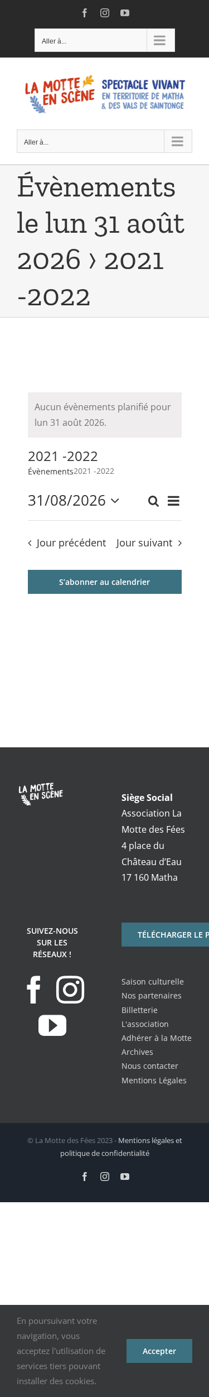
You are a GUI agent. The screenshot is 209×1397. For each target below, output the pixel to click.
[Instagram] (70, 990)
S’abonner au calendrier (104, 582)
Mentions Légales (154, 1080)
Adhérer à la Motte (156, 1038)
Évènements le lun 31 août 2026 (100, 222)
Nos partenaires (151, 995)
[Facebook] (34, 990)
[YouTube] (52, 1025)
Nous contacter (149, 1065)
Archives (137, 1051)
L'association (145, 1024)
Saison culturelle (152, 981)
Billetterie (139, 1010)
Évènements (51, 471)
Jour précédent (71, 542)
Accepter (159, 1351)
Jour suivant (144, 542)
